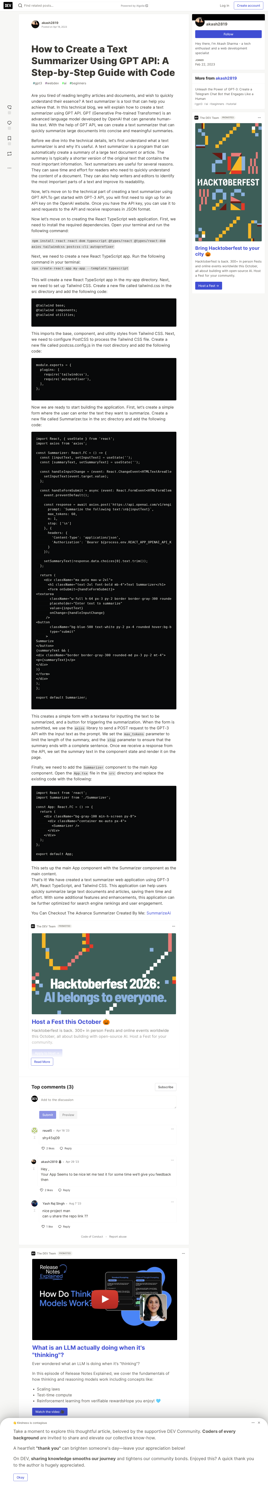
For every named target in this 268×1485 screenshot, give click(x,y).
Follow (228, 34)
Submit (47, 1115)
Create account (248, 5)
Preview (68, 1115)
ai (64, 83)
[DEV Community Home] (8, 5)
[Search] (20, 5)
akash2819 (50, 23)
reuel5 (47, 1130)
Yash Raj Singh (54, 1203)
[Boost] (9, 154)
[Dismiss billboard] (259, 1423)
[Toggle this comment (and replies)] (34, 1137)
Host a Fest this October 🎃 (71, 1021)
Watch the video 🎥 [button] (49, 1412)
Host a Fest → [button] (208, 286)
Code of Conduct (92, 1236)
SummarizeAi (159, 913)
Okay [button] (20, 1477)
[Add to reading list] (9, 140)
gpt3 (37, 83)
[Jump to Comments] (9, 125)
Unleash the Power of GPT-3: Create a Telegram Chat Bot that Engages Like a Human (223, 96)
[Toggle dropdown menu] (173, 926)
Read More (42, 1062)
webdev (52, 83)
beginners (78, 83)
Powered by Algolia (133, 5)
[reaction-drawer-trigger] (9, 109)
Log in (224, 5)
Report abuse (118, 1236)
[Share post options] (9, 168)
